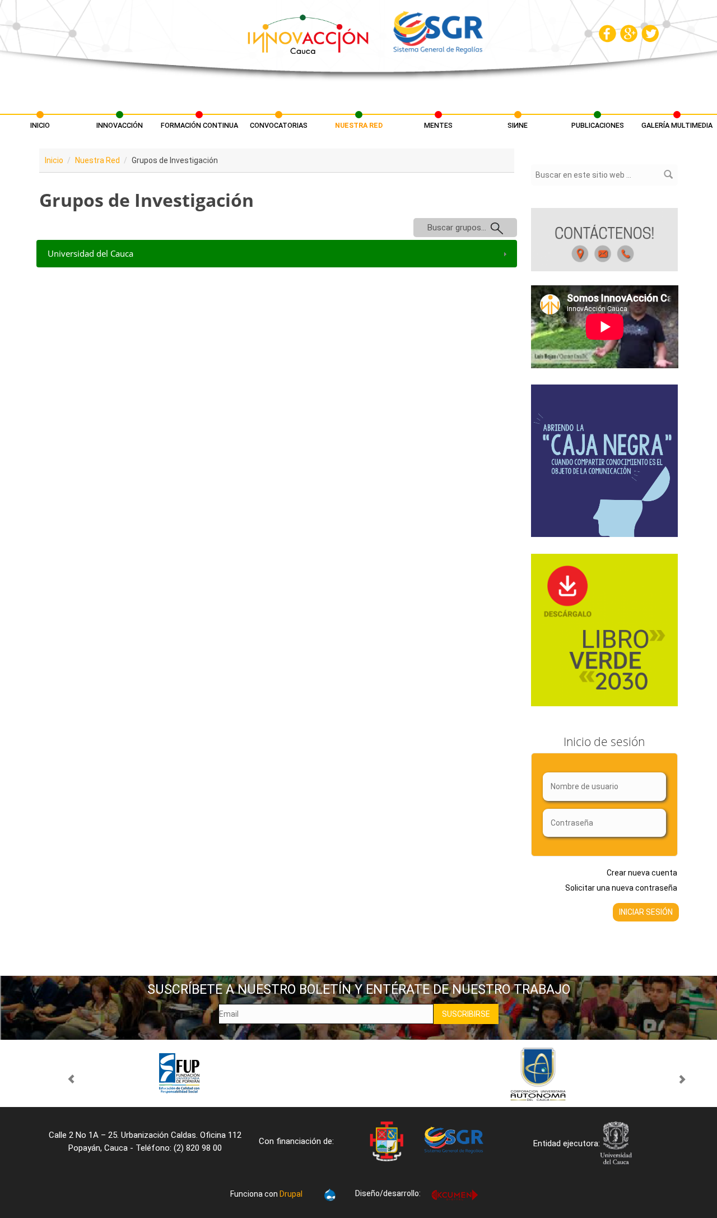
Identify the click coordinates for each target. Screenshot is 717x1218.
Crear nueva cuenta (642, 872)
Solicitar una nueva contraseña (621, 887)
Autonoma (537, 1073)
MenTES (438, 125)
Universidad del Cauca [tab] (90, 253)
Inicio (40, 125)
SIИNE (518, 125)
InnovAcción (119, 125)
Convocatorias (279, 125)
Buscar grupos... (459, 228)
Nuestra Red (359, 125)
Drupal (291, 1193)
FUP (179, 1073)
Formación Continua (199, 125)
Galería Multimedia (677, 125)
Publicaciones (597, 125)
